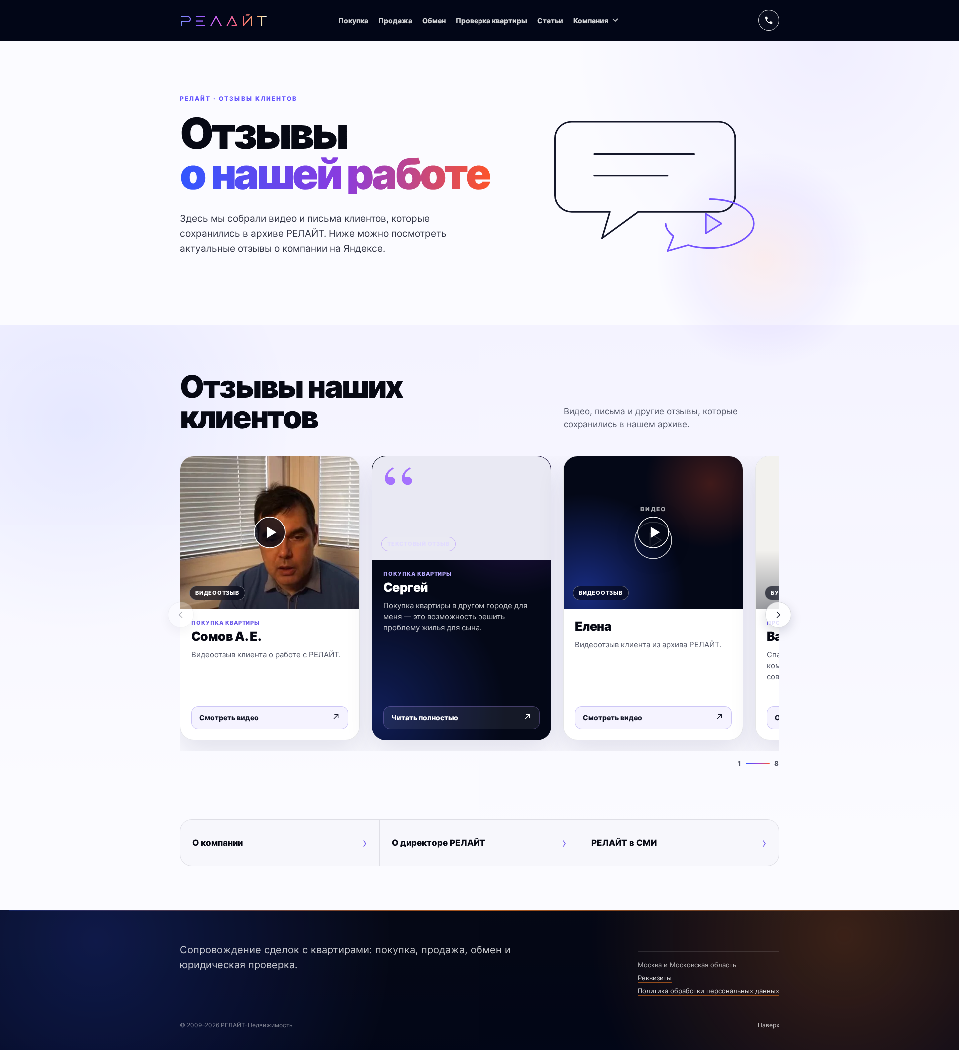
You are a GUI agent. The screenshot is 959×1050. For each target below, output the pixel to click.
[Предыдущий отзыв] (181, 615)
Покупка (353, 20)
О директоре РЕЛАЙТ (479, 842)
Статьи (550, 20)
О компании (279, 842)
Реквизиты (655, 978)
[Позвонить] (768, 20)
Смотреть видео (269, 717)
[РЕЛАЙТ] (224, 20)
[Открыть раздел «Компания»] (615, 20)
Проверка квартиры (491, 20)
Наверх (768, 1025)
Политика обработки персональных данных (708, 991)
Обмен (434, 20)
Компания (590, 20)
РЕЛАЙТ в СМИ (679, 842)
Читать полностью (461, 717)
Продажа (395, 20)
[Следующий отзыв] (778, 615)
